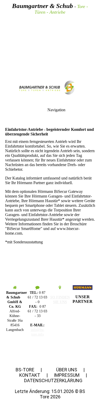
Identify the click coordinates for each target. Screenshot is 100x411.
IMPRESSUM (66, 375)
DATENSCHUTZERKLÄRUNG (53, 380)
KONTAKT (29, 375)
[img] (50, 36)
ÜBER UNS (67, 369)
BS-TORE (25, 369)
